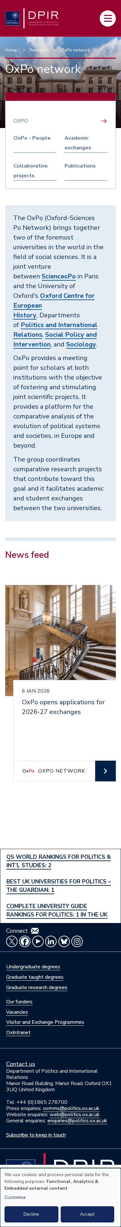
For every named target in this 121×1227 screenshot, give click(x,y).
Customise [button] (15, 1197)
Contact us (20, 1064)
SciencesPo (59, 276)
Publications (80, 165)
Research (39, 50)
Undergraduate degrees (33, 966)
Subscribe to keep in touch (36, 1135)
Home (11, 50)
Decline (31, 1214)
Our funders (19, 1001)
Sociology (81, 344)
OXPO (21, 120)
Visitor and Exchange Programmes (45, 1022)
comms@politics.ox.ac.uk (71, 1108)
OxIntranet (18, 1032)
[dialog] (60, 1197)
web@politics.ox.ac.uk (75, 1114)
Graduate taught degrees (35, 977)
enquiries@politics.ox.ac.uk (77, 1120)
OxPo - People (32, 138)
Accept (87, 1214)
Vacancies (17, 1012)
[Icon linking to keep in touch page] (35, 931)
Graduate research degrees (36, 987)
